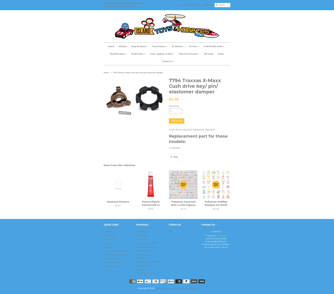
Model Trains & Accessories (149, 262)
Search (111, 46)
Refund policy (110, 266)
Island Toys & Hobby (166, 288)
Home (106, 73)
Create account (195, 5)
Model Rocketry (117, 54)
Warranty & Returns (113, 258)
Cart (210, 5)
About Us (108, 243)
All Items (123, 46)
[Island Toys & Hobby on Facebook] (170, 232)
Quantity (174, 106)
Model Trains (137, 54)
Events (221, 54)
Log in (181, 5)
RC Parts (193, 46)
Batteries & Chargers (146, 243)
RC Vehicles (177, 46)
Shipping (108, 247)
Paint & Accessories (188, 54)
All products (110, 235)
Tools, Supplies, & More (161, 54)
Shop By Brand (138, 46)
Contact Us (167, 61)
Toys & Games (159, 46)
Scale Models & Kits (213, 46)
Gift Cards (208, 54)
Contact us (221, 236)
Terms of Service (112, 262)
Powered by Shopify (187, 288)
